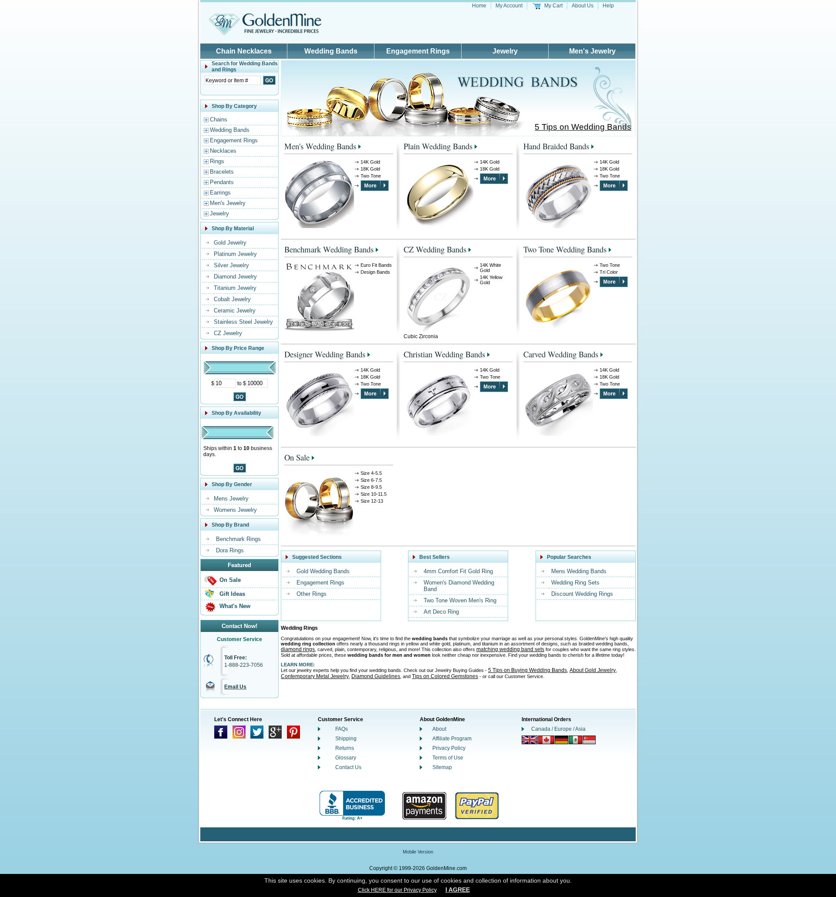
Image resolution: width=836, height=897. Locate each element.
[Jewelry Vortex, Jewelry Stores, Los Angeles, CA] (352, 806)
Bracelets (222, 171)
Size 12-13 (372, 501)
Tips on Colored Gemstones (445, 676)
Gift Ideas (232, 594)
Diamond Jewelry (235, 276)
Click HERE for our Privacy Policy (397, 890)
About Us (582, 6)
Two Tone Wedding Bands (565, 249)
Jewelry (505, 51)
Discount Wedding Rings (582, 594)
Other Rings (312, 594)
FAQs (341, 729)
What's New (234, 606)
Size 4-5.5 (371, 473)
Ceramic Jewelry (235, 310)
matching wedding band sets (510, 649)
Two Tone (371, 175)
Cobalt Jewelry (232, 299)
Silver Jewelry (231, 265)
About (439, 729)
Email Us (235, 687)
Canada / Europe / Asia (558, 729)
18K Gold (370, 168)
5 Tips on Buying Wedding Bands (527, 670)
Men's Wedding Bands (320, 146)
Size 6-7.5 (371, 480)
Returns (344, 748)
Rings (217, 161)
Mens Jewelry (231, 498)
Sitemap (442, 767)
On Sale (230, 580)
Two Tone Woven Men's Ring (460, 600)
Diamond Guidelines (375, 676)
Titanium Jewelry (235, 288)
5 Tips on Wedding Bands (583, 126)
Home (479, 6)
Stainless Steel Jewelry (243, 322)
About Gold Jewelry (593, 670)
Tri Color (609, 272)
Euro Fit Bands (376, 265)
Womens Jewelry (235, 510)
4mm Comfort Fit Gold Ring (458, 571)
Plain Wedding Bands (438, 146)
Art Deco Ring (441, 611)
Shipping (346, 739)
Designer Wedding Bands (324, 354)
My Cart (553, 6)
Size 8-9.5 (371, 487)
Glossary (345, 758)
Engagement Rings (418, 51)
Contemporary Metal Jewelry (315, 676)
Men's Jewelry (592, 51)
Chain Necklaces (244, 51)
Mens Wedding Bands (579, 571)
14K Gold (370, 162)
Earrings (220, 192)
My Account (509, 6)
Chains (218, 119)
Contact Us (348, 767)
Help (608, 6)
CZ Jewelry (228, 333)
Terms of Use (447, 758)
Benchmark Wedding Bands (329, 249)
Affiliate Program (452, 739)
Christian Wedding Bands (444, 354)
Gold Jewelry (230, 242)
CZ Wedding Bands (435, 249)
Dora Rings (230, 550)
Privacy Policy (448, 748)
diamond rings (298, 649)
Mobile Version (418, 851)
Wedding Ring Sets (575, 582)
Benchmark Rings (238, 539)
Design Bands (375, 272)
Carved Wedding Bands (560, 354)
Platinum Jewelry (235, 254)
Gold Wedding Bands (323, 571)
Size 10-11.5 (374, 494)
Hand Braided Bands (556, 146)
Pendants (222, 182)
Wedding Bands (330, 51)
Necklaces (223, 151)
